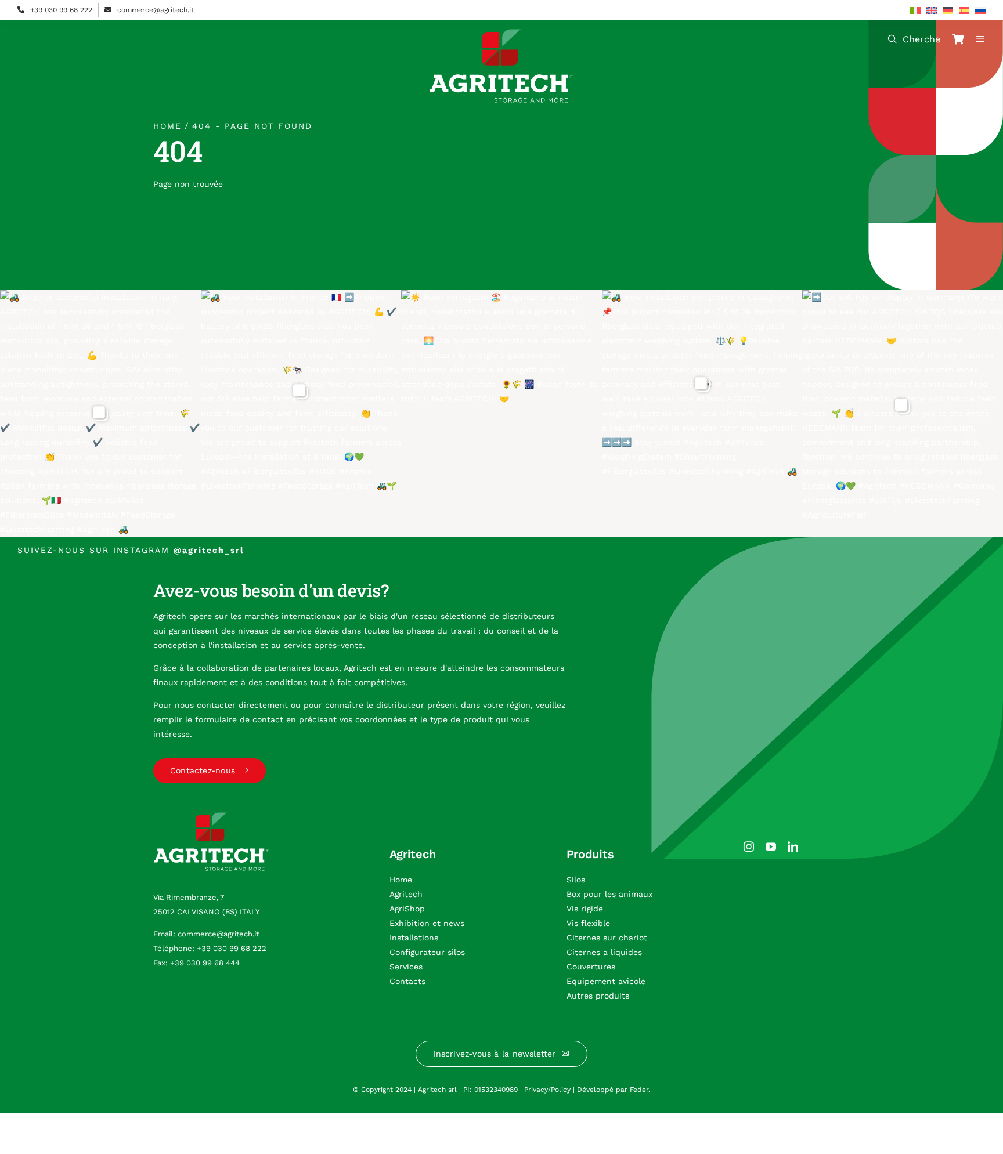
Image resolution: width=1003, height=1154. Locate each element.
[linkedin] (793, 846)
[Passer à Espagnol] (964, 10)
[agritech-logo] (501, 33)
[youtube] (771, 846)
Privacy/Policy (547, 1090)
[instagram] (749, 846)
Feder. (640, 1090)
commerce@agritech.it (155, 10)
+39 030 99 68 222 (61, 10)
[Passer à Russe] (980, 10)
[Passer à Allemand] (948, 10)
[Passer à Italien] (915, 10)
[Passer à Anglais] (931, 10)
